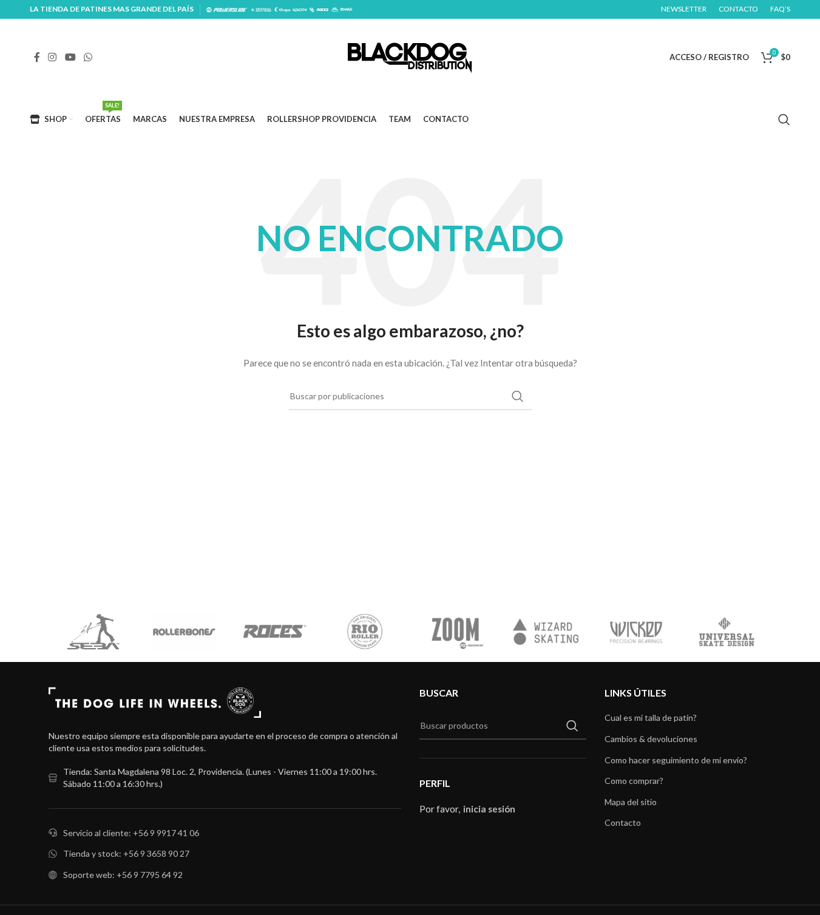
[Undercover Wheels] (735, 631)
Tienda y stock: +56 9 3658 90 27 (126, 853)
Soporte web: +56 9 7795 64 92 (123, 874)
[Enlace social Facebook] (37, 57)
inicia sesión (489, 808)
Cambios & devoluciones (651, 739)
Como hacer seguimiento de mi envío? (676, 760)
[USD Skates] (645, 631)
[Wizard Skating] (464, 631)
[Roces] (192, 631)
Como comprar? (634, 780)
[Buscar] (784, 119)
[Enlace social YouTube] (70, 57)
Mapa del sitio (631, 802)
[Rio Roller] (283, 631)
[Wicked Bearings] (554, 631)
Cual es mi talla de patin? (651, 717)
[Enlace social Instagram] (52, 57)
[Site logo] (410, 56)
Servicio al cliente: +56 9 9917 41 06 (131, 833)
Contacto (623, 822)
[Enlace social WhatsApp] (88, 57)
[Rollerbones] (102, 631)
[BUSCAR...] (518, 396)
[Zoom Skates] (373, 631)
